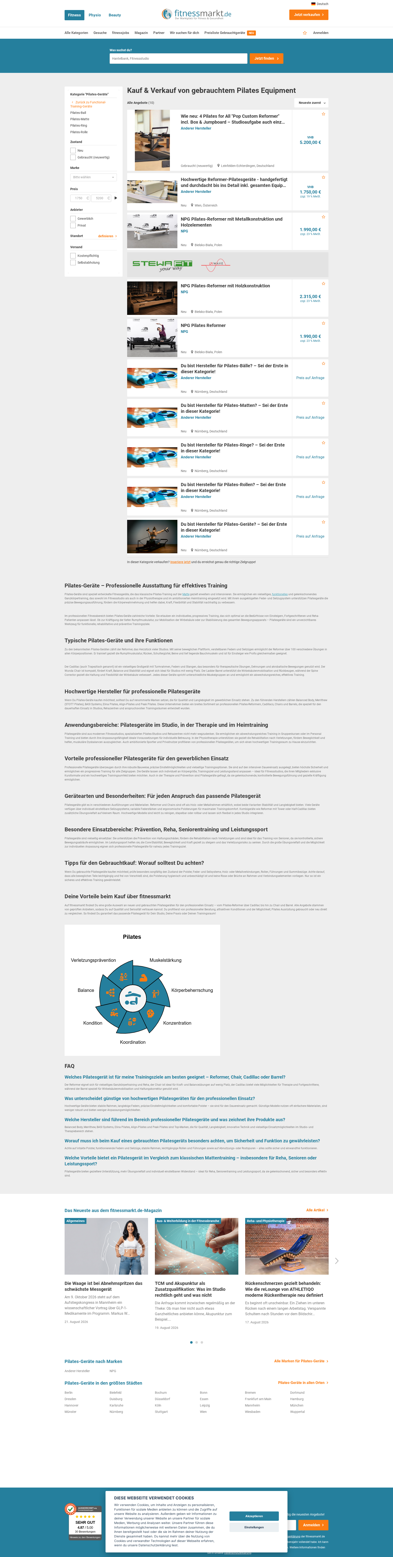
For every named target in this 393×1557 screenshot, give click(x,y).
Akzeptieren (254, 1516)
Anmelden (320, 33)
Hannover (71, 1405)
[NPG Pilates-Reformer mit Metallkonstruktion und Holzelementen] (152, 231)
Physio (95, 15)
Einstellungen (254, 1527)
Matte (185, 594)
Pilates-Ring (78, 125)
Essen (204, 1399)
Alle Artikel (315, 1210)
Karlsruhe (116, 1405)
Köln (158, 1405)
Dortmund (297, 1392)
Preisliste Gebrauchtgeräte (229, 33)
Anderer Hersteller (196, 128)
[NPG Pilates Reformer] (152, 338)
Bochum (161, 1392)
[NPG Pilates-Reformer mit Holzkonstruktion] (152, 298)
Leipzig (205, 1405)
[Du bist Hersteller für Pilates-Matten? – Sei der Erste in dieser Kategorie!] (152, 417)
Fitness (74, 15)
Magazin (141, 33)
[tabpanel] (106, 1272)
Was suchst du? (121, 50)
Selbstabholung (89, 262)
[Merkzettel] (305, 33)
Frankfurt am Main (258, 1399)
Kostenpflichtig (88, 256)
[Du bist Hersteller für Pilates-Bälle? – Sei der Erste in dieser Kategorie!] (152, 378)
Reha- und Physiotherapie (266, 1221)
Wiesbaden (252, 1412)
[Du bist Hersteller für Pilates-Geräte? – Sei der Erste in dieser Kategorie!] (152, 536)
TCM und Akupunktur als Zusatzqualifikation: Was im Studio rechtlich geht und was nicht (190, 1289)
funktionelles (280, 594)
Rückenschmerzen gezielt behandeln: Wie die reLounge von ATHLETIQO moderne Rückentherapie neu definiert (284, 1289)
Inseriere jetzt (180, 562)
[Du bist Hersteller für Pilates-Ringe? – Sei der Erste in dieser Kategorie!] (152, 457)
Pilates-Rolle (79, 132)
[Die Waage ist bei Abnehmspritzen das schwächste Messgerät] (106, 1246)
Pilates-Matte (79, 119)
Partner (158, 33)
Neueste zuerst (310, 103)
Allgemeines (75, 1221)
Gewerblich (85, 218)
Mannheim (252, 1405)
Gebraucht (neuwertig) (94, 157)
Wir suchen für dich (184, 33)
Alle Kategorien (76, 33)
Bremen (250, 1392)
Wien (203, 1412)
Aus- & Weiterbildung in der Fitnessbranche (188, 1221)
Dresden (70, 1399)
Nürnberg (116, 1412)
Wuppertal (297, 1412)
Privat (82, 225)
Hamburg (297, 1399)
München (296, 1405)
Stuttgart (161, 1412)
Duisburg (116, 1399)
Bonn (203, 1392)
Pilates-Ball (78, 113)
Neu (80, 150)
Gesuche (100, 33)
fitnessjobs (120, 33)
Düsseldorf (162, 1399)
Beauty (115, 15)
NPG (184, 231)
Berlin (69, 1392)
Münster (70, 1412)
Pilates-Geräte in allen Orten (301, 1383)
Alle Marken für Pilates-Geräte (299, 1361)
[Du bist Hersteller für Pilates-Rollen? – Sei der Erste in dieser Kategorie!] (152, 497)
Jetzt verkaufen (307, 15)
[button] (93, 177)
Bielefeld (115, 1392)
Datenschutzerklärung (237, 1552)
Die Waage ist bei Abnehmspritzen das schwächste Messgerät (103, 1286)
